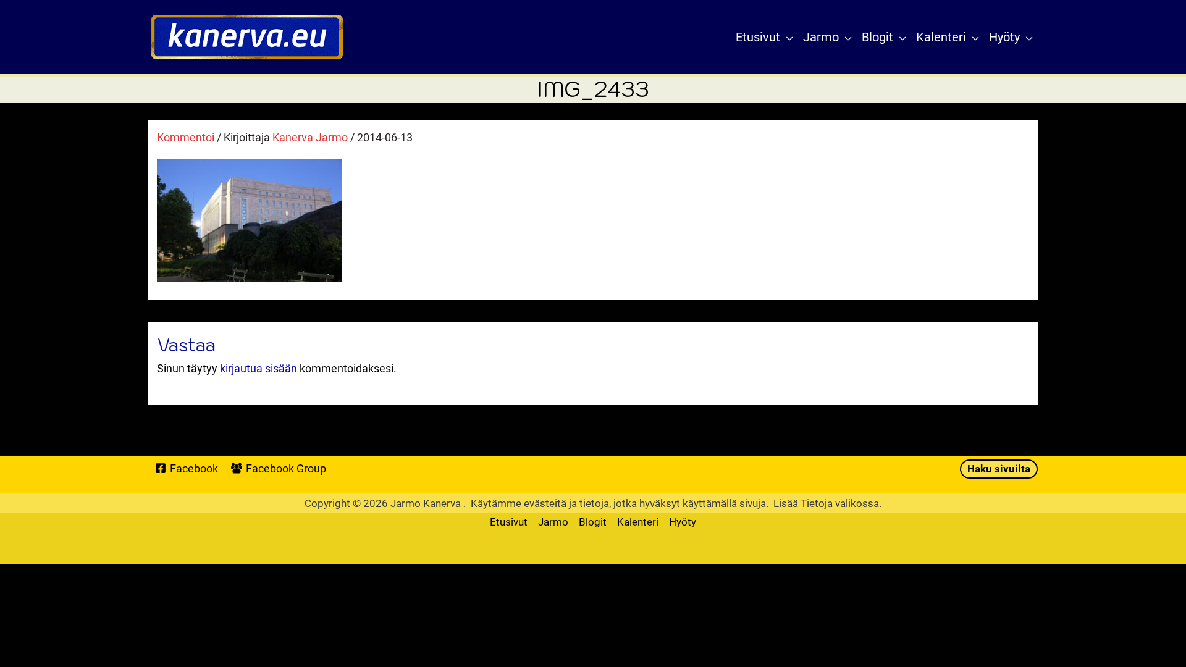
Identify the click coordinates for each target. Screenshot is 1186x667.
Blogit (593, 521)
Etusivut (509, 521)
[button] (786, 37)
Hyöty (682, 521)
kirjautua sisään (258, 368)
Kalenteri (637, 521)
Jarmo (553, 521)
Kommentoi (185, 137)
